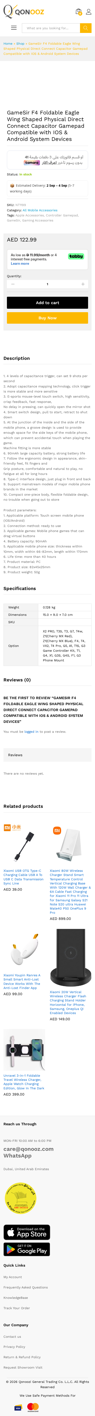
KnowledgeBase (15, 1298)
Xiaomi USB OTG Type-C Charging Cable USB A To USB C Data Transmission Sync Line (23, 877)
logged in (31, 731)
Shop (20, 43)
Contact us (12, 1336)
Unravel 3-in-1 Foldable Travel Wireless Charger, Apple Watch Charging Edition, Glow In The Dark (23, 1082)
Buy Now (48, 317)
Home (7, 43)
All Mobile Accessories (40, 210)
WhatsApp (17, 1155)
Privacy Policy (14, 1347)
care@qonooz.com (28, 1149)
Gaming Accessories (37, 220)
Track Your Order (16, 1308)
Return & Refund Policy (22, 1357)
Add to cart (47, 302)
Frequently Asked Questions (25, 1287)
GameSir (13, 220)
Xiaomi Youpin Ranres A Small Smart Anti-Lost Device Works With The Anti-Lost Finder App (21, 981)
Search (86, 28)
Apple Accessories (29, 215)
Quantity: (14, 276)
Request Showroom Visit (22, 1367)
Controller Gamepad (62, 215)
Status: (12, 174)
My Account (12, 1277)
